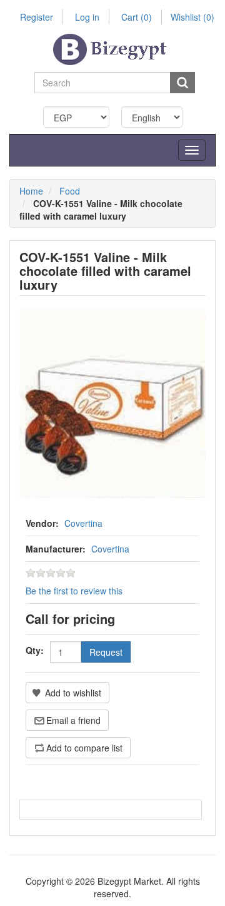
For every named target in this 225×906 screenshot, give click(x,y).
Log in (87, 17)
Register (36, 17)
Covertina (83, 523)
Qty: (35, 650)
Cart (136, 17)
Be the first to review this (74, 590)
